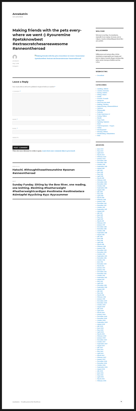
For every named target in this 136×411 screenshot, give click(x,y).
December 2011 (101, 271)
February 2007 (101, 357)
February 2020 (101, 157)
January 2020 (101, 158)
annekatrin (15, 61)
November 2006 (102, 363)
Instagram (15, 66)
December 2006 (102, 361)
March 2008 (101, 334)
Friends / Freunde (102, 98)
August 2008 (101, 324)
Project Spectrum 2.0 (103, 114)
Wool (98, 135)
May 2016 (100, 240)
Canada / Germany (103, 91)
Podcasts (100, 112)
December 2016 (102, 227)
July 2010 (100, 291)
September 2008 (102, 322)
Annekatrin (20, 13)
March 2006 (101, 379)
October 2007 (101, 342)
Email (15, 128)
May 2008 (100, 330)
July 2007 (100, 347)
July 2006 (100, 371)
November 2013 (102, 264)
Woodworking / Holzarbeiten (106, 133)
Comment (16, 91)
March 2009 (101, 312)
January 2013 (101, 268)
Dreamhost (100, 75)
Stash (99, 124)
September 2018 (102, 188)
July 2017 (99, 213)
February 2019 (101, 180)
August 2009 (101, 307)
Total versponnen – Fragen (105, 126)
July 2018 (100, 192)
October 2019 (101, 164)
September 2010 (102, 287)
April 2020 (100, 153)
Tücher (99, 128)
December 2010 (102, 285)
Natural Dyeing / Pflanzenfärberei (107, 106)
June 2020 (100, 149)
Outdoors (100, 108)
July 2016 (100, 236)
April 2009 (100, 310)
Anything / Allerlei (102, 89)
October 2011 (101, 275)
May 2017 (100, 217)
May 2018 (100, 194)
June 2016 (100, 238)
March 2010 (100, 295)
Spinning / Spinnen (103, 122)
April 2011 (100, 283)
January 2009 (101, 314)
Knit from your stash (103, 102)
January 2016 (101, 248)
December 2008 (102, 316)
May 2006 (100, 375)
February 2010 (101, 297)
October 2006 (101, 365)
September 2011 (102, 277)
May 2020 (100, 151)
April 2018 (100, 196)
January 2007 (101, 359)
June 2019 (100, 172)
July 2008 (100, 326)
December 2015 (102, 250)
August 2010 (101, 289)
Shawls (99, 118)
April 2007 (100, 353)
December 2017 (101, 203)
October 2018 (101, 186)
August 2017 (100, 211)
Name (15, 119)
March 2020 (101, 155)
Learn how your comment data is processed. (58, 151)
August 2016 (100, 234)
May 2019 (100, 174)
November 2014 (102, 258)
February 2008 (101, 336)
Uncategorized (101, 130)
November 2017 (101, 205)
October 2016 (101, 231)
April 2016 (100, 242)
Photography (101, 110)
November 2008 (102, 318)
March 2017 (100, 221)
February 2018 (101, 199)
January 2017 (101, 225)
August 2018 (101, 190)
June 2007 (100, 349)
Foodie (99, 96)
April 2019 (100, 176)
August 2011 (100, 279)
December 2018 (102, 182)
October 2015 (101, 254)
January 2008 (101, 338)
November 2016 (101, 229)
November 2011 (101, 273)
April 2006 (100, 377)
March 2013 (100, 266)
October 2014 (101, 260)
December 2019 (102, 160)
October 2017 (101, 207)
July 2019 (100, 170)
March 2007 (100, 355)
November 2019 (101, 162)
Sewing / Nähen (102, 116)
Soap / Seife (100, 120)
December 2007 (102, 340)
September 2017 (102, 209)
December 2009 (102, 301)
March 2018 (100, 197)
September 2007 (102, 344)
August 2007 (101, 346)
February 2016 (101, 246)
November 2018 (102, 184)
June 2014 (100, 262)
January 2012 (101, 270)
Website (15, 137)
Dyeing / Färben (102, 93)
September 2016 (102, 233)
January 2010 (101, 299)
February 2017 (101, 223)
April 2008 (100, 332)
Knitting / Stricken (102, 104)
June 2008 (100, 328)
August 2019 (100, 168)
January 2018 (101, 201)
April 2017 (100, 219)
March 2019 (100, 178)
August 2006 (101, 369)
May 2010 (100, 293)
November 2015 (101, 252)
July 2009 (100, 309)
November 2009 (102, 303)
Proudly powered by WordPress (30, 402)
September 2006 (102, 367)
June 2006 (100, 373)
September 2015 (102, 256)
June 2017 (100, 215)
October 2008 (101, 320)
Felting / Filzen (101, 94)
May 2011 (100, 281)
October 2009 (101, 305)
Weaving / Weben (102, 131)
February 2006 (101, 381)
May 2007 (100, 351)
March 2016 (100, 244)
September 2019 (102, 166)
